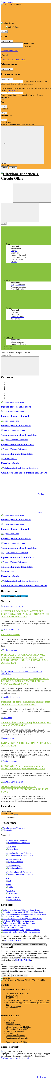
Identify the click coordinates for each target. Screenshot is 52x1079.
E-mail (26, 81)
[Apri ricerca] (32, 193)
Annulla (4, 168)
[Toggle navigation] (20, 212)
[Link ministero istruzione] (11, 4)
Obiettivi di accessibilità (15, 1031)
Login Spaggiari (12, 90)
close (4, 223)
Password (27, 46)
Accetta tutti (38, 945)
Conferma (13, 168)
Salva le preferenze (19, 975)
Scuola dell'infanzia (8, 596)
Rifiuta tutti (20, 945)
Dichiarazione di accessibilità (17, 1029)
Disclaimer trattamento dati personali (15, 1058)
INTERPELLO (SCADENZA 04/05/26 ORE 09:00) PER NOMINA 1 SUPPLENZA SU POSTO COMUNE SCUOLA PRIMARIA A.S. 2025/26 (24, 658)
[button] (22, 494)
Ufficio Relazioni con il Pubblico (18, 1027)
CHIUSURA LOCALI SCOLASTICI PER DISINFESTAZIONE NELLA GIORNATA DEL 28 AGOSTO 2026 (25, 614)
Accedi (4, 31)
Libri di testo (10, 634)
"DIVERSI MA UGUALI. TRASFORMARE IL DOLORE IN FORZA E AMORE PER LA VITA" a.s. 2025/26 (25, 681)
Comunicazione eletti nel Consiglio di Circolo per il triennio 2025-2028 (26, 723)
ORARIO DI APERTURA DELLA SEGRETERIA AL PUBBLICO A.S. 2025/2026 (24, 789)
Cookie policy (11, 1020)
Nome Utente (29, 44)
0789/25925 (13, 998)
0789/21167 (13, 996)
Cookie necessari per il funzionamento (16, 967)
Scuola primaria (22, 596)
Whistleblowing (12, 1033)
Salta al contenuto (8, 2)
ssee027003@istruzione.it (30, 1000)
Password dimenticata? (9, 51)
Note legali (10, 1023)
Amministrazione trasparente (17, 1038)
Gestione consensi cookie (15, 1036)
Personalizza (6, 945)
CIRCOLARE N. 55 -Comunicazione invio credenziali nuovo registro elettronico (23, 767)
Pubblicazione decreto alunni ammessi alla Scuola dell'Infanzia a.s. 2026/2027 (25, 703)
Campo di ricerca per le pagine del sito (15, 353)
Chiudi (4, 106)
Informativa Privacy (13, 1025)
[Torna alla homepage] (26, 176)
